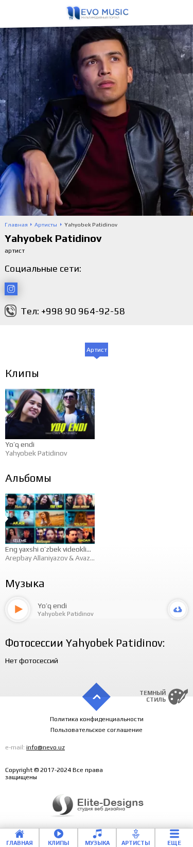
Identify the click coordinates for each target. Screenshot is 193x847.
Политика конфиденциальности (97, 719)
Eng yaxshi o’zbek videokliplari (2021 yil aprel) (76, 549)
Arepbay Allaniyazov (36, 558)
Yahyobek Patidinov (36, 453)
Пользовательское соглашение (96, 729)
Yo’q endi (19, 444)
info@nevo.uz (45, 747)
